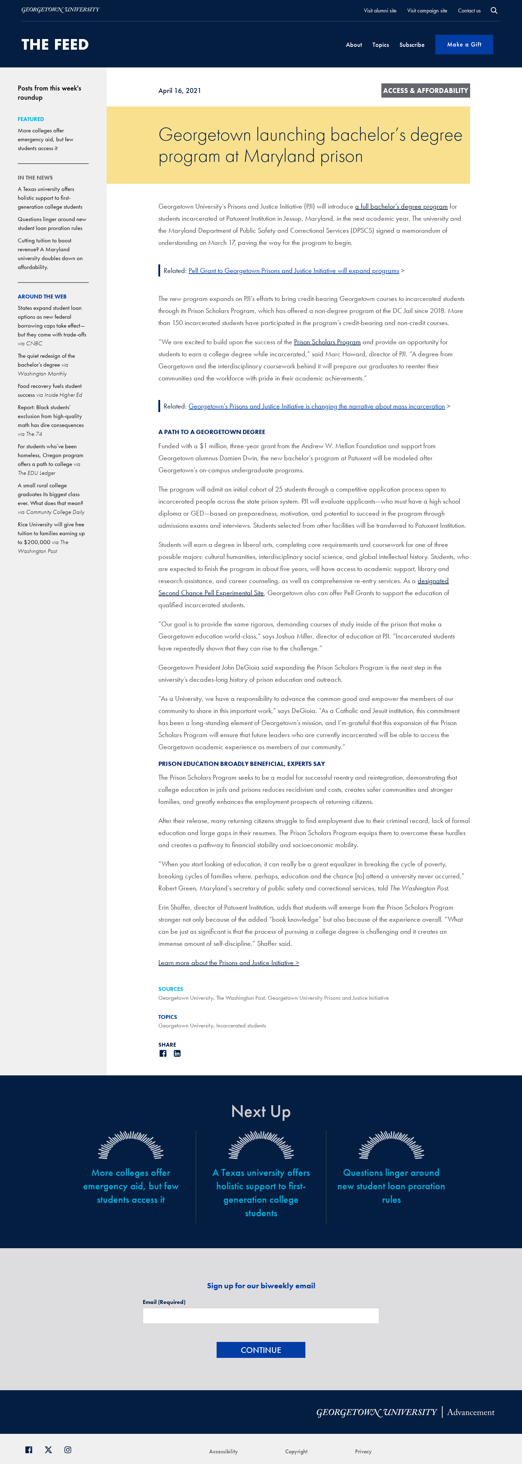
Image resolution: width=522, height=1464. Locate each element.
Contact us (469, 10)
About (354, 44)
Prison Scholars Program (327, 341)
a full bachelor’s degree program (401, 206)
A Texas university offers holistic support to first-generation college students (50, 197)
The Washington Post (240, 998)
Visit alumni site (380, 10)
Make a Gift (464, 44)
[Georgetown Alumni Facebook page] (31, 1449)
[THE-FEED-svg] (55, 44)
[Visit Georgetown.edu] (61, 10)
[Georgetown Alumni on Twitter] (51, 1449)
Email (164, 1302)
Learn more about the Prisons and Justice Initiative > (228, 962)
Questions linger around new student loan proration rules (391, 1186)
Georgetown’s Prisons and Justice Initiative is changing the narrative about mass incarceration (317, 406)
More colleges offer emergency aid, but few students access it (46, 139)
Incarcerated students (241, 1025)
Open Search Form (494, 10)
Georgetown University (185, 998)
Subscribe (412, 44)
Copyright (296, 1451)
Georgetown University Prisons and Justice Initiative (328, 998)
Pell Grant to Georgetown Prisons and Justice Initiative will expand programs (294, 270)
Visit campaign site (427, 10)
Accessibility (223, 1451)
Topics (381, 44)
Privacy (363, 1451)
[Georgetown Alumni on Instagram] (70, 1449)
